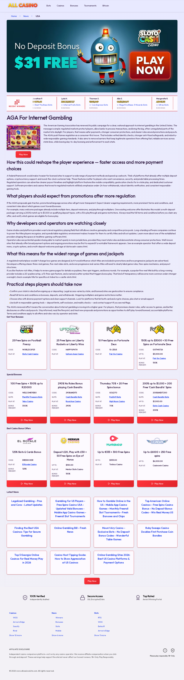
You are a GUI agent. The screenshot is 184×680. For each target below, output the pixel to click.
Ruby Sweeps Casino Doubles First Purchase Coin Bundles (157, 531)
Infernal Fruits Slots (67, 105)
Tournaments (90, 5)
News (26, 16)
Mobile (58, 630)
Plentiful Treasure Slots (32, 397)
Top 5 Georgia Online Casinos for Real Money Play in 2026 (26, 558)
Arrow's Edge (19, 622)
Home (14, 16)
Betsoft (101, 626)
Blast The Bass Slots (39, 105)
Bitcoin (105, 5)
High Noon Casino (117, 401)
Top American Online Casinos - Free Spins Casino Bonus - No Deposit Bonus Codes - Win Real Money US (157, 506)
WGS (15, 617)
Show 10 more (15, 635)
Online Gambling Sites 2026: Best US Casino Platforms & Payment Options (113, 558)
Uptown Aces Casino (75, 354)
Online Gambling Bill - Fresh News (70, 529)
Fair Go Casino (115, 354)
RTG (100, 617)
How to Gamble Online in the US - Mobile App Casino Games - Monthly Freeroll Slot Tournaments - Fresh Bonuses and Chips (113, 508)
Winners (59, 617)
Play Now (23, 154)
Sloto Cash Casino (30, 354)
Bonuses (74, 5)
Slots (48, 5)
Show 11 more (100, 635)
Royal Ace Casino (73, 401)
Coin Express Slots (95, 105)
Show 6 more (57, 635)
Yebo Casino (27, 401)
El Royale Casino (29, 464)
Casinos (60, 5)
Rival (15, 630)
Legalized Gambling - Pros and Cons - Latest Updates (26, 502)
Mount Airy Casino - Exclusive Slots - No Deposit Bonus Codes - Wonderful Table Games (114, 533)
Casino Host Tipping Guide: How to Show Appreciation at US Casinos (70, 558)
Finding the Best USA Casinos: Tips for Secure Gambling (27, 531)
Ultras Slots (159, 105)
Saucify (16, 626)
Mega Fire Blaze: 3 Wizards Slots (129, 105)
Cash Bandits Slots (74, 397)
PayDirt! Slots (115, 397)
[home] (22, 10)
